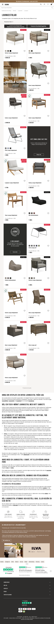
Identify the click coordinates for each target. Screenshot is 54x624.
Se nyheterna (15, 89)
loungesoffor (11, 401)
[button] (24, 51)
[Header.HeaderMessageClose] (52, 1)
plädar (12, 467)
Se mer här (15, 252)
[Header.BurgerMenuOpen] (3, 4)
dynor (7, 467)
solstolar (45, 488)
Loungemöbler (20, 10)
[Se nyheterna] (15, 77)
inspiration (48, 470)
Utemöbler (14, 10)
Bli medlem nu (6, 540)
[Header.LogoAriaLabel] (7, 4)
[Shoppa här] (38, 142)
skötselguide (26, 454)
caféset (46, 493)
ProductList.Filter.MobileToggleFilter (38, 26)
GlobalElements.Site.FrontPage (6, 10)
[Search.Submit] (41, 4)
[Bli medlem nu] (27, 550)
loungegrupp (31, 401)
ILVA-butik (15, 505)
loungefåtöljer (5, 401)
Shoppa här (39, 154)
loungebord (18, 401)
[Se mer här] (15, 240)
